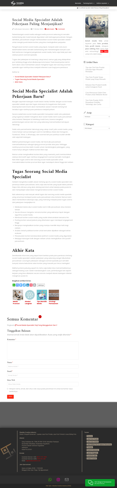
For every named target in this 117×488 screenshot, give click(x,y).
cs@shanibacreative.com (33, 461)
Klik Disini (104, 51)
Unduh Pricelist (91, 458)
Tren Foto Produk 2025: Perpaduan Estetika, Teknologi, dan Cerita (94, 102)
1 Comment (61, 29)
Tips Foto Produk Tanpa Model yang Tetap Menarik (95, 78)
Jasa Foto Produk (92, 439)
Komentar (11, 339)
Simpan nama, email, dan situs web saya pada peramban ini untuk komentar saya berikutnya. (41, 390)
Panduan (89, 447)
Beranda (89, 436)
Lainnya (41, 285)
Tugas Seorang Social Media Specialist (29, 79)
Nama (10, 362)
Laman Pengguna (92, 453)
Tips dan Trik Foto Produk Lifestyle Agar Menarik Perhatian (94, 69)
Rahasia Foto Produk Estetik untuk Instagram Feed (95, 86)
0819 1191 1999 (42, 457)
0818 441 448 (41, 459)
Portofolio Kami (92, 455)
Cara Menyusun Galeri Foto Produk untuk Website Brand (96, 94)
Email (10, 371)
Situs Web (11, 380)
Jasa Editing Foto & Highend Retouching (99, 444)
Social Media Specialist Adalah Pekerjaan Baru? (33, 77)
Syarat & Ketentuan (92, 450)
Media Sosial (50, 29)
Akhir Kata (18, 82)
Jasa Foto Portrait (92, 441)
